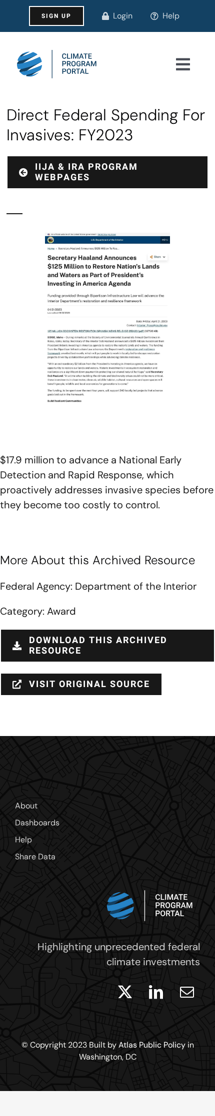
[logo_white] (150, 887)
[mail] (187, 992)
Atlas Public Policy (152, 1045)
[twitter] (125, 992)
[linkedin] (156, 992)
